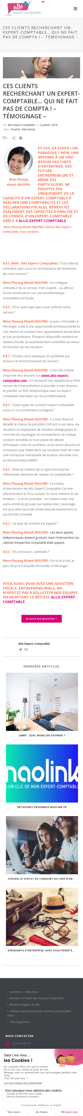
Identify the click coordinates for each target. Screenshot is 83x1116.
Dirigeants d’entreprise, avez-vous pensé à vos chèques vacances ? (43, 950)
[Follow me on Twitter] (20, 650)
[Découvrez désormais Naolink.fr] (42, 773)
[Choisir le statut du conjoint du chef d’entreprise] (42, 845)
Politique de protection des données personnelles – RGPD (40, 1013)
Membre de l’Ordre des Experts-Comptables (36, 998)
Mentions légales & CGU (24, 1004)
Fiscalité (40, 45)
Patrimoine (28, 129)
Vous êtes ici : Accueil (17, 45)
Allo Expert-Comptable (21, 125)
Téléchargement (19, 1022)
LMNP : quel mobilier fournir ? (42, 735)
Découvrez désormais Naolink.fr (42, 807)
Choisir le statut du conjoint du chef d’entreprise (43, 878)
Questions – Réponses (23, 992)
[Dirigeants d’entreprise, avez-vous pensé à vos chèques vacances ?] (42, 917)
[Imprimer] (22, 137)
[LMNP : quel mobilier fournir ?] (42, 702)
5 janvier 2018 (49, 125)
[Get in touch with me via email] (26, 650)
